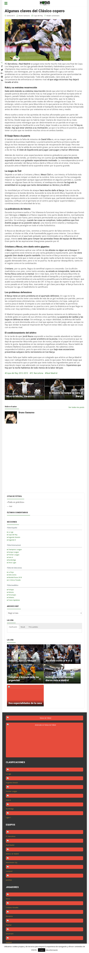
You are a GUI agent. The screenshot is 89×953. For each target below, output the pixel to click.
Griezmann (9, 934)
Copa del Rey (38, 16)
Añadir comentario (52, 16)
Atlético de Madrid (12, 854)
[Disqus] (43, 460)
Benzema (9, 916)
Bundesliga (12, 560)
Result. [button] (23, 627)
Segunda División (14, 537)
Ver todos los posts (76, 407)
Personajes (12, 595)
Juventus (9, 880)
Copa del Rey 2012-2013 (17, 373)
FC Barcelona (37, 373)
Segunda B (12, 540)
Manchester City (11, 862)
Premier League (13, 555)
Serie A (10, 557)
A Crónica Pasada (14, 580)
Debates (11, 597)
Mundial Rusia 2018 (15, 577)
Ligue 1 (8, 817)
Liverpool (9, 871)
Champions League (15, 549)
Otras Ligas (12, 563)
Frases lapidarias (14, 600)
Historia (11, 592)
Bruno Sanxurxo (24, 16)
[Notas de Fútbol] (45, 2)
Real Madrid (51, 373)
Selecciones (12, 575)
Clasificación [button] (13, 627)
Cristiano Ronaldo (12, 907)
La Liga (10, 532)
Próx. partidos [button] (33, 627)
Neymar (9, 925)
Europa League (13, 552)
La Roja (11, 572)
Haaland (9, 942)
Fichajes (11, 590)
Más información (52, 950)
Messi (8, 899)
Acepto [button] (41, 950)
